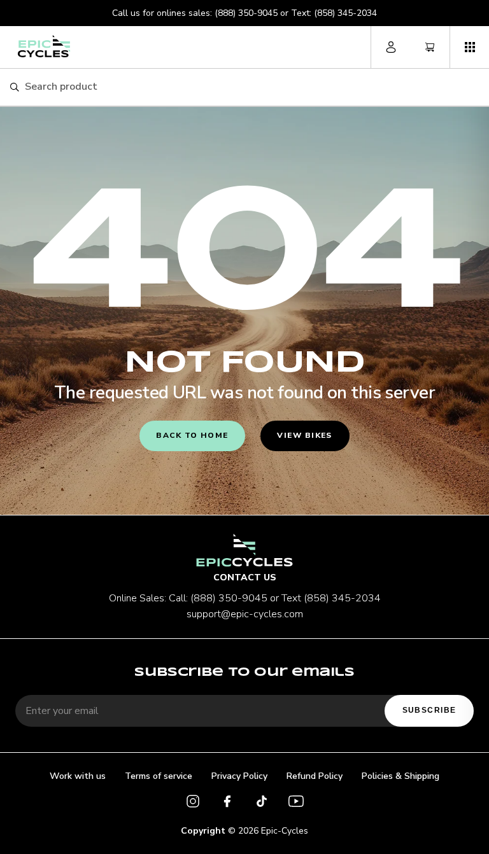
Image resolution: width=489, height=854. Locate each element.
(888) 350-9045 (246, 13)
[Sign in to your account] (390, 47)
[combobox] (252, 87)
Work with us (78, 776)
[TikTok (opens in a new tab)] (261, 803)
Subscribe (429, 710)
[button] (469, 47)
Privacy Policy (239, 776)
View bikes (304, 435)
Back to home (192, 435)
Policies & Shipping (400, 776)
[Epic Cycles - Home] (44, 46)
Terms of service (158, 776)
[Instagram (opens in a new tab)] (193, 803)
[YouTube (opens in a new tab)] (296, 803)
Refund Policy (315, 776)
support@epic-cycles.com (245, 614)
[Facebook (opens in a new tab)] (227, 803)
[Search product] (14, 87)
